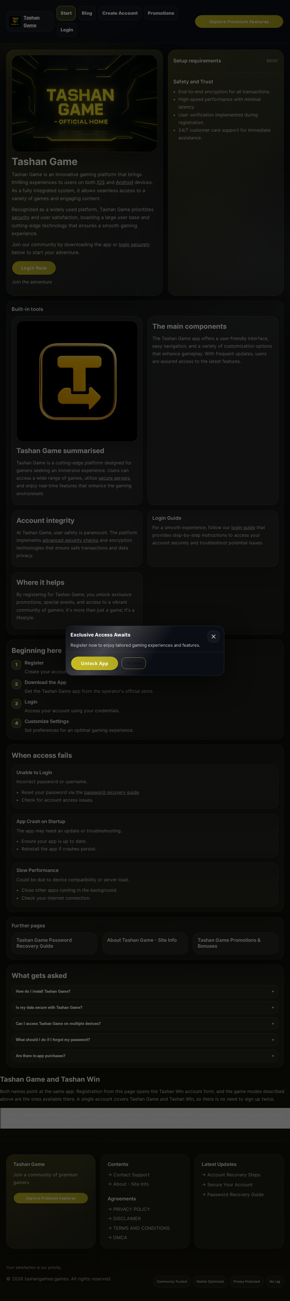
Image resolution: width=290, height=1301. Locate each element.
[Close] (213, 636)
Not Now (133, 663)
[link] (95, 663)
